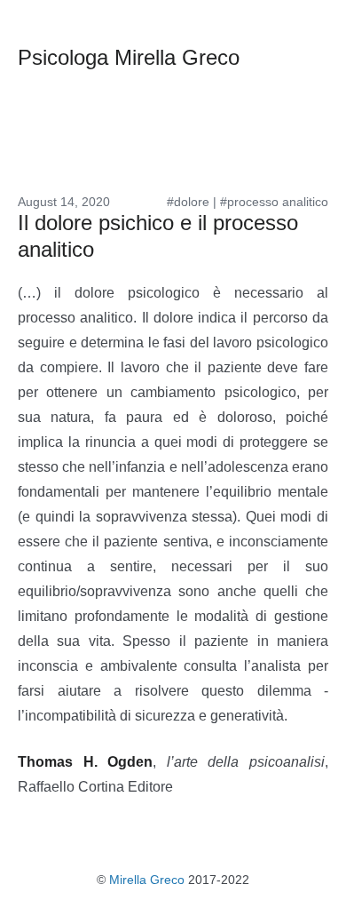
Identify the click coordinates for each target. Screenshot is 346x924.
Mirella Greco (147, 879)
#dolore (188, 202)
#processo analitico (274, 202)
